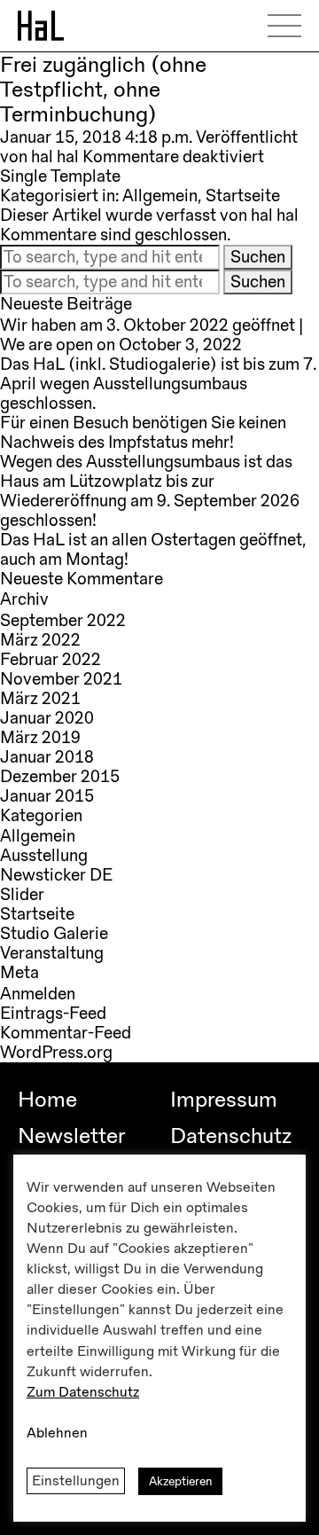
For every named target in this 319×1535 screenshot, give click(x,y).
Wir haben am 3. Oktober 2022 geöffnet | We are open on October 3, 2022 (151, 335)
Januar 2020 (47, 718)
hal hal (55, 157)
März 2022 (40, 640)
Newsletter (71, 1136)
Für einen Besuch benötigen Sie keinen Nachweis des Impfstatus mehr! (143, 432)
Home (47, 1099)
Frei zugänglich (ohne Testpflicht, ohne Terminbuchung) (103, 89)
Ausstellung (44, 855)
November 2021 (61, 679)
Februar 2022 (50, 660)
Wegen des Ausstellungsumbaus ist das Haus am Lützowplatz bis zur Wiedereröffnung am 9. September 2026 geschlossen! (150, 491)
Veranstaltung (52, 953)
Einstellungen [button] (76, 1481)
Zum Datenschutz (83, 1392)
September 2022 (63, 620)
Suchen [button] (257, 257)
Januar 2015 (47, 796)
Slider (22, 895)
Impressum (223, 1099)
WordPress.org (56, 1052)
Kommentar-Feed (65, 1033)
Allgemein (160, 196)
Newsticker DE (56, 875)
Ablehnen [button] (57, 1433)
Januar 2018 (47, 757)
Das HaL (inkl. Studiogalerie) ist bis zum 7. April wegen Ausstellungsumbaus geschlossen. (158, 384)
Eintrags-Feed (53, 1013)
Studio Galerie (54, 934)
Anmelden (37, 994)
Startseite (243, 196)
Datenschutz (231, 1136)
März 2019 (40, 738)
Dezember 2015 (60, 777)
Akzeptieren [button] (180, 1481)
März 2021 (40, 699)
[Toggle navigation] (290, 25)
